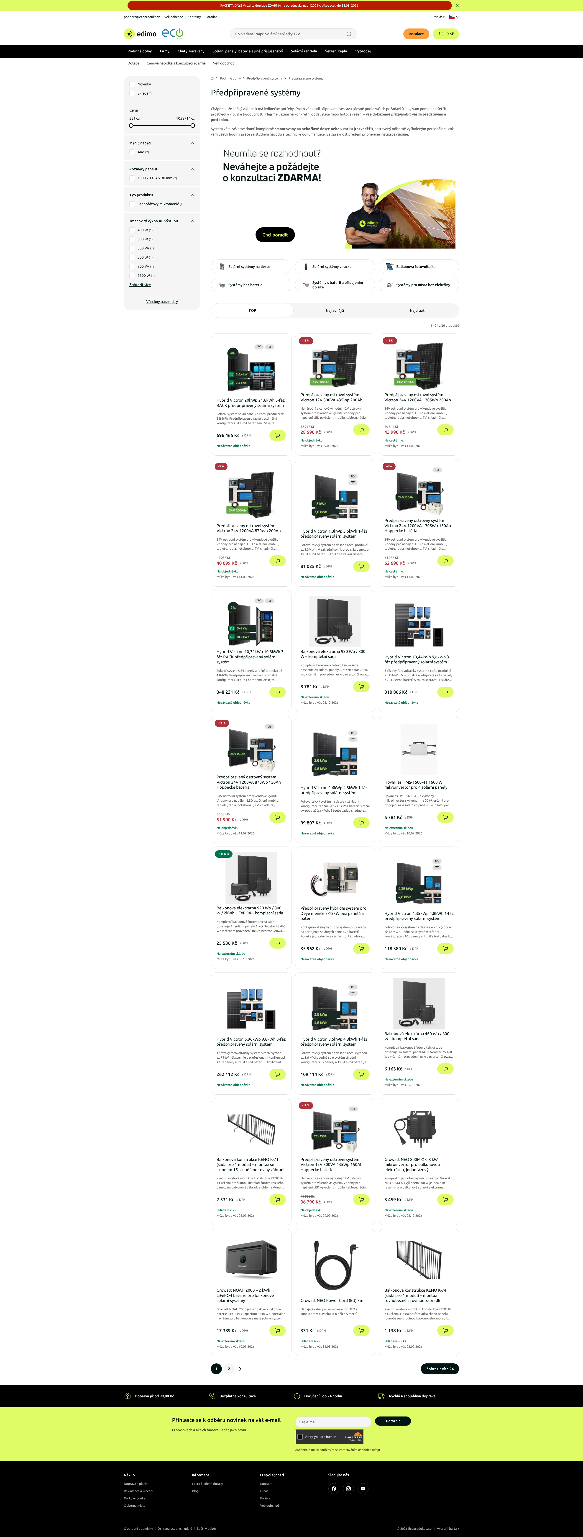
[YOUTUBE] (363, 1488)
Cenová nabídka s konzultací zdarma (176, 63)
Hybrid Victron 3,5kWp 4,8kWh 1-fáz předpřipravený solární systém (334, 1042)
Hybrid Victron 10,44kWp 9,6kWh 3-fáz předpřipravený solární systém (417, 660)
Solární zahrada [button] (304, 51)
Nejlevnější (335, 310)
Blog (195, 1491)
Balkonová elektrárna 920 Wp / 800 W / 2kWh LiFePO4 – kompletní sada (250, 911)
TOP (252, 310)
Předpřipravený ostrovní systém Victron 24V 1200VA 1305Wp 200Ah (417, 397)
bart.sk (454, 1528)
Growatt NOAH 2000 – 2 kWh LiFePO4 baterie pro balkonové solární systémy (245, 1295)
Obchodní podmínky (138, 1528)
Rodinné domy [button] (140, 51)
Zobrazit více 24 (440, 1369)
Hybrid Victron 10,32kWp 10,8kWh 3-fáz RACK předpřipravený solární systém (251, 656)
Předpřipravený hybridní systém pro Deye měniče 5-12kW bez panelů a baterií (334, 913)
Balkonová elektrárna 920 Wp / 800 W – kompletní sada (333, 654)
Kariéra (265, 1498)
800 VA (146, 248)
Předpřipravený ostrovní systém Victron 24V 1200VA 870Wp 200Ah (249, 528)
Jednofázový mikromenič (161, 204)
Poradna (211, 17)
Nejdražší (417, 310)
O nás (264, 1491)
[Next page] (240, 1369)
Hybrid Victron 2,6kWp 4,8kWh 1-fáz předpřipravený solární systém (334, 790)
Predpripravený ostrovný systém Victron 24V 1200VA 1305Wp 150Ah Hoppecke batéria (417, 525)
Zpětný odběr (206, 1528)
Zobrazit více (140, 285)
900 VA (146, 266)
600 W (145, 239)
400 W (145, 230)
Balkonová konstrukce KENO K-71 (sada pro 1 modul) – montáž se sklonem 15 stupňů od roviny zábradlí (251, 1164)
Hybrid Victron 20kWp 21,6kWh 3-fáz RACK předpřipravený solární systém (251, 403)
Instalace (416, 34)
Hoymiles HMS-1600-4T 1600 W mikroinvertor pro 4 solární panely (415, 785)
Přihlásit (439, 17)
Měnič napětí (140, 143)
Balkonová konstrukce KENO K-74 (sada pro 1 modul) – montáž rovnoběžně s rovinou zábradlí (415, 1295)
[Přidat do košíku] (277, 435)
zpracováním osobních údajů (359, 1450)
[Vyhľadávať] (349, 34)
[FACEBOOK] (333, 1488)
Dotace (133, 63)
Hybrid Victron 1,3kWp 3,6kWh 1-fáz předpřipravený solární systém (334, 534)
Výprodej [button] (363, 51)
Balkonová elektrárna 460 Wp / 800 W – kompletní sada (416, 1036)
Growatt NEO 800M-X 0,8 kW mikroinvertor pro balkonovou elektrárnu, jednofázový (412, 1164)
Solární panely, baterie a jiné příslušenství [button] (248, 51)
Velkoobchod (173, 17)
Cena (133, 110)
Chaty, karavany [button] (191, 51)
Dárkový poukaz (135, 1498)
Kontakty (194, 17)
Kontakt (266, 1484)
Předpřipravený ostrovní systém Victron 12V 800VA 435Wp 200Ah (332, 397)
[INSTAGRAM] (348, 1488)
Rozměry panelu (143, 169)
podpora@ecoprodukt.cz (142, 17)
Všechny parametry (162, 302)
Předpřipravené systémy (264, 78)
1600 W (146, 276)
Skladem (145, 93)
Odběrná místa (134, 1505)
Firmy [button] (164, 51)
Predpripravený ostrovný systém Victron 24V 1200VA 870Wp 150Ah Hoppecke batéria (249, 782)
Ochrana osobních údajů (175, 1528)
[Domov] (153, 33)
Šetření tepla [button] (336, 51)
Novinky (144, 84)
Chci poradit (275, 234)
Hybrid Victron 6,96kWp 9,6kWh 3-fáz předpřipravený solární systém (251, 1042)
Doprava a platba (136, 1484)
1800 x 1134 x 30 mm (157, 178)
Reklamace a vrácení (138, 1491)
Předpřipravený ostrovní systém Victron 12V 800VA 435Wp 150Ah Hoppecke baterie (332, 1164)
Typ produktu (141, 195)
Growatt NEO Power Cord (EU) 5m (332, 1300)
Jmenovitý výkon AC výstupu (153, 221)
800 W (145, 257)
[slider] (131, 125)
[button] (441, 33)
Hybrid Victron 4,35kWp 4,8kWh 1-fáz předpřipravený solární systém (419, 916)
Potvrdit (393, 1421)
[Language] (454, 17)
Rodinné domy (230, 78)
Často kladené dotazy (207, 1484)
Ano (143, 152)
